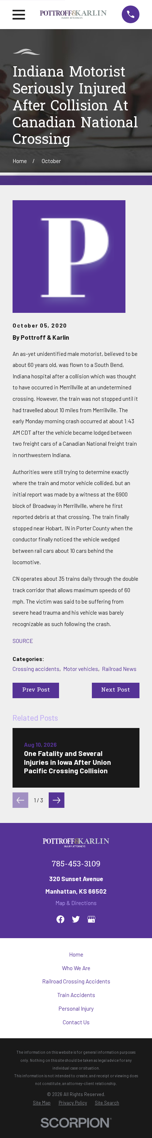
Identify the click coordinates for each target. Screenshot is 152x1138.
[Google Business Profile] (91, 919)
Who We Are (76, 968)
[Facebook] (60, 919)
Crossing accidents (36, 668)
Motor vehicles (80, 668)
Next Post (115, 690)
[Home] (73, 14)
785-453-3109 (76, 864)
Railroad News (119, 668)
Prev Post (36, 690)
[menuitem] (42, 1102)
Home (76, 954)
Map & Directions (76, 903)
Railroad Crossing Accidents (76, 981)
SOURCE (23, 640)
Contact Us (76, 1022)
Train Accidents (76, 995)
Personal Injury (76, 1008)
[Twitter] (76, 919)
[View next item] (57, 800)
